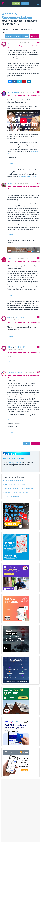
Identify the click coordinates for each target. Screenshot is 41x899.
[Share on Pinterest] (24, 81)
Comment (34, 36)
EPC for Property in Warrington (15, 484)
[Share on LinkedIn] (29, 81)
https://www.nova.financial (15, 420)
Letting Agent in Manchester (14, 480)
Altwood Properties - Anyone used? (16, 492)
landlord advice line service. (28, 176)
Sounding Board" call (14, 463)
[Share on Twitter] (19, 81)
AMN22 (10, 258)
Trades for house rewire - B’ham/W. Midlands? (20, 488)
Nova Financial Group (14, 372)
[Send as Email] (10, 81)
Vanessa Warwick (13, 92)
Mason (9, 184)
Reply (11, 163)
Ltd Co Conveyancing (12, 496)
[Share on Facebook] (14, 81)
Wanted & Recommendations (16, 15)
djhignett (10, 43)
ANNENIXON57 (20, 317)
